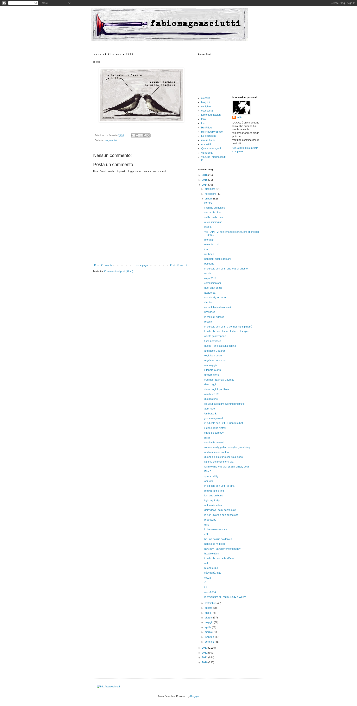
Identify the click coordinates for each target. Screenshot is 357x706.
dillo (206, 524)
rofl (206, 563)
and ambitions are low (216, 452)
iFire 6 (207, 471)
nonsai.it (206, 144)
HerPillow (206, 127)
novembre (211, 193)
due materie (211, 398)
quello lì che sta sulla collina (220, 345)
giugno (209, 617)
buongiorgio (211, 568)
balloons (209, 263)
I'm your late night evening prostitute (224, 403)
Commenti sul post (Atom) (118, 271)
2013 (205, 647)
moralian (209, 239)
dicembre (210, 188)
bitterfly (208, 321)
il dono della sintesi (215, 428)
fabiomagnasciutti (211, 114)
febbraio (210, 637)
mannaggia (210, 365)
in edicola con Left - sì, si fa (219, 485)
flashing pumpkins (214, 207)
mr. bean (209, 254)
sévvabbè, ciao (212, 572)
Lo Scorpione (208, 135)
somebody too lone (215, 297)
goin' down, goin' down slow (220, 510)
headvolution (211, 553)
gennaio (210, 641)
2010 (205, 662)
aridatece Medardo (215, 350)
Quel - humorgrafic (211, 148)
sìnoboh (208, 302)
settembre (211, 603)
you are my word (213, 418)
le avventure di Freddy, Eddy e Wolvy (225, 597)
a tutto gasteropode (215, 336)
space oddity (211, 476)
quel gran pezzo (213, 287)
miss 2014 (210, 592)
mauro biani (208, 140)
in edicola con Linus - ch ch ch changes (226, 331)
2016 (205, 175)
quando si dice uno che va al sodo (223, 457)
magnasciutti (111, 140)
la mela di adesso (214, 317)
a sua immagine (213, 222)
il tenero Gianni (212, 370)
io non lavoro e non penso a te (221, 515)
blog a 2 (205, 102)
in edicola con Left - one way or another (226, 268)
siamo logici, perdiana (216, 389)
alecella (205, 98)
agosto (209, 607)
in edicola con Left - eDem (219, 558)
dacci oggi (210, 384)
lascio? (208, 226)
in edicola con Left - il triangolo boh (224, 423)
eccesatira (207, 110)
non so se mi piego (215, 543)
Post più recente (103, 265)
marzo (208, 632)
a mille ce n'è (211, 394)
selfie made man (213, 217)
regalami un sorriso (215, 360)
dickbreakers (211, 374)
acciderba (209, 292)
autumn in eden (213, 505)
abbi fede (209, 408)
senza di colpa (212, 212)
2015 (205, 179)
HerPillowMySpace (212, 131)
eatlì (206, 534)
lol (205, 587)
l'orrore (208, 202)
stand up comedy (214, 432)
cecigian (206, 106)
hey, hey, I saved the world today (222, 548)
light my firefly (212, 500)
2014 (205, 184)
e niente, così (211, 244)
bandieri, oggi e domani (217, 258)
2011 (205, 657)
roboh (207, 273)
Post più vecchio (179, 265)
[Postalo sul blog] (137, 135)
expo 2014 (210, 278)
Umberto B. (210, 413)
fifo (203, 123)
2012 (205, 652)
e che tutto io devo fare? (217, 307)
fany (203, 119)
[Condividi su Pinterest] (148, 135)
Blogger (194, 696)
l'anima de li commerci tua (218, 461)
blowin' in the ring (214, 490)
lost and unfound (213, 495)
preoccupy (210, 519)
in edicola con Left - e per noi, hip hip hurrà (228, 326)
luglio (208, 612)
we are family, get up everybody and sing (227, 447)
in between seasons (215, 529)
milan (207, 437)
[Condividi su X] (141, 135)
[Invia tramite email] (133, 135)
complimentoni (212, 283)
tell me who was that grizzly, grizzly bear (226, 466)
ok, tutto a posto (213, 355)
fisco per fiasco (212, 341)
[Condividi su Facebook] (145, 135)
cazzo (207, 577)
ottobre (209, 198)
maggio (209, 622)
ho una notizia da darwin (218, 539)
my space (209, 312)
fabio (239, 117)
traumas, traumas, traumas (219, 379)
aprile (208, 627)
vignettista (207, 152)
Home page (141, 265)
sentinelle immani (214, 442)
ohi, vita (208, 481)
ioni (206, 249)
